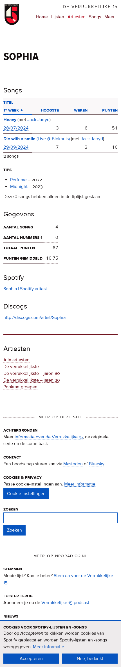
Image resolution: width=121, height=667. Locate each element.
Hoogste (50, 110)
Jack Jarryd (38, 119)
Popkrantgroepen (20, 387)
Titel (8, 102)
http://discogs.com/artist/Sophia (34, 317)
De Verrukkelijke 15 (90, 7)
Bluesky (96, 464)
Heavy (9, 119)
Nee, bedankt (90, 658)
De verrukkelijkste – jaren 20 (31, 380)
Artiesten (77, 17)
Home (42, 17)
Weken (81, 110)
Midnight (19, 186)
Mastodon (73, 464)
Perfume (18, 180)
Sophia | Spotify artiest (25, 289)
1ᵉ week (13, 110)
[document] (60, 644)
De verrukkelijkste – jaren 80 (31, 373)
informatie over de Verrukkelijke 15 (49, 437)
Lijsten (57, 17)
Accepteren (31, 658)
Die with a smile (36, 139)
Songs (95, 17)
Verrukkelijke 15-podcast (65, 602)
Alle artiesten (16, 360)
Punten (110, 110)
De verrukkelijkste (21, 366)
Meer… (111, 17)
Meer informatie (79, 484)
